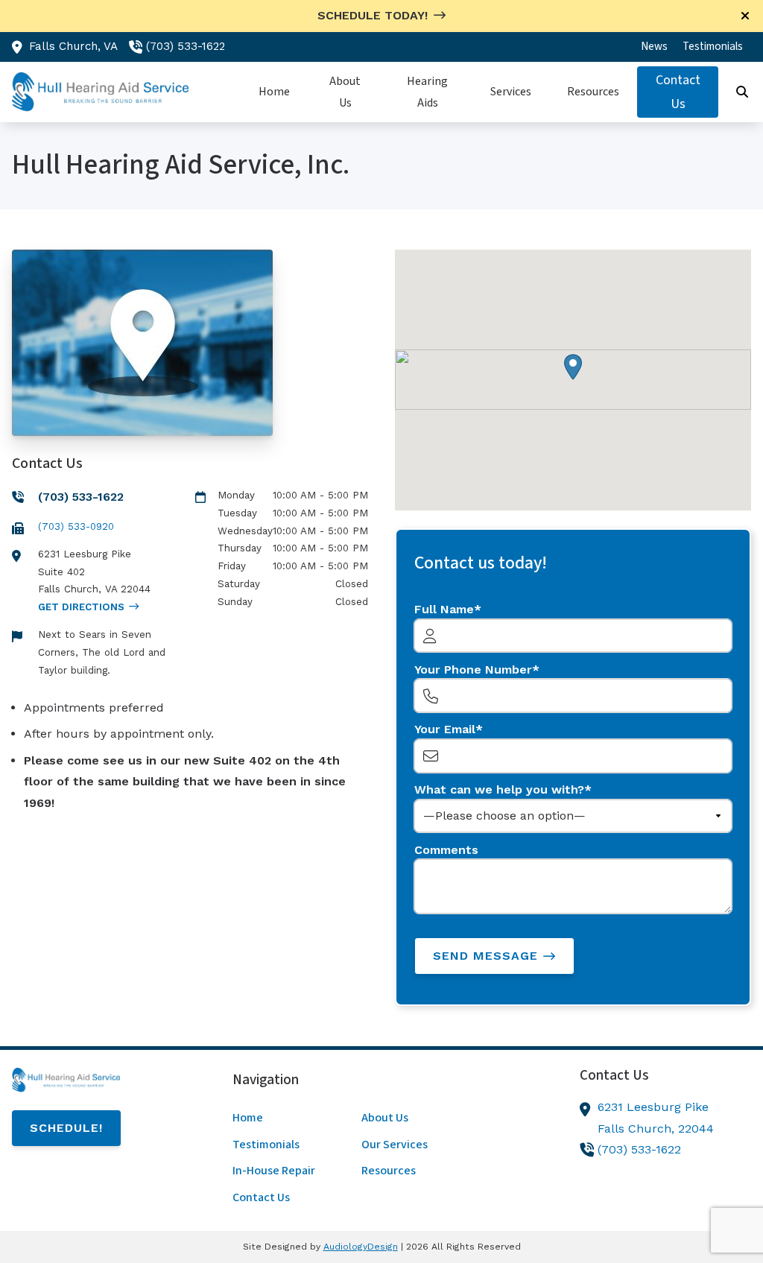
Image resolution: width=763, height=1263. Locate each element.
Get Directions (81, 606)
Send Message (485, 956)
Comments (446, 850)
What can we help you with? (499, 789)
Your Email (444, 729)
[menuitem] (654, 47)
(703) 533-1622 (185, 46)
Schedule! (66, 1128)
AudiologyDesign (360, 1246)
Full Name (444, 609)
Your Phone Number (473, 669)
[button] (573, 367)
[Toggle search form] (743, 92)
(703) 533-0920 (76, 526)
